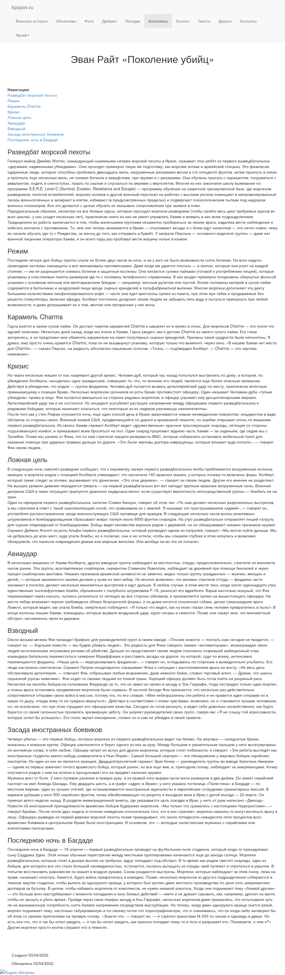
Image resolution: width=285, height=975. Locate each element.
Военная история (32, 21)
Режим (13, 100)
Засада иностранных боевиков (35, 134)
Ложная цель (19, 117)
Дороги (225, 21)
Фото (89, 21)
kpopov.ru (22, 7)
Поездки (132, 21)
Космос (183, 21)
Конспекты (158, 21)
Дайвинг (109, 21)
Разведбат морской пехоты (32, 95)
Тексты (204, 21)
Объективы (66, 21)
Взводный (16, 128)
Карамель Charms (24, 106)
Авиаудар (16, 123)
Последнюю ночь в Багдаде (33, 139)
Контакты (248, 21)
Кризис (14, 111)
